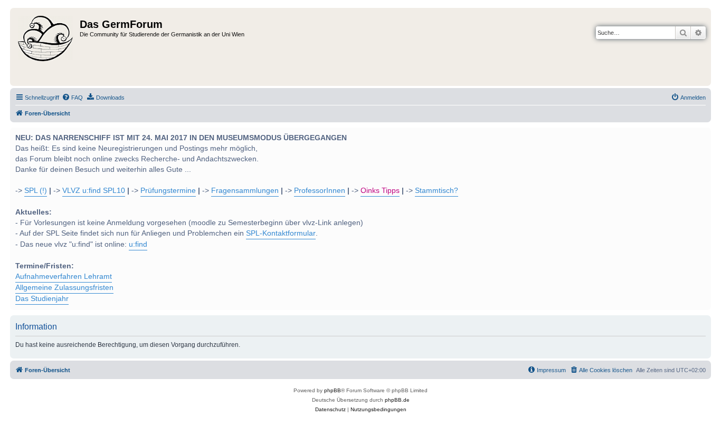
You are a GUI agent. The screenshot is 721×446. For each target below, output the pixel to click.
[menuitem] (72, 97)
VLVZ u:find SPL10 (93, 191)
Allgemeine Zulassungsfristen (64, 288)
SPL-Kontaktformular (281, 233)
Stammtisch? (436, 191)
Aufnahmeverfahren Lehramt (63, 276)
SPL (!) (35, 191)
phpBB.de (397, 400)
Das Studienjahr (42, 299)
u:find (138, 244)
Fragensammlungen (245, 191)
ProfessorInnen (319, 191)
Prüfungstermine (168, 191)
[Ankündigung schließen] (702, 134)
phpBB (332, 390)
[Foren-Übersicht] (46, 47)
